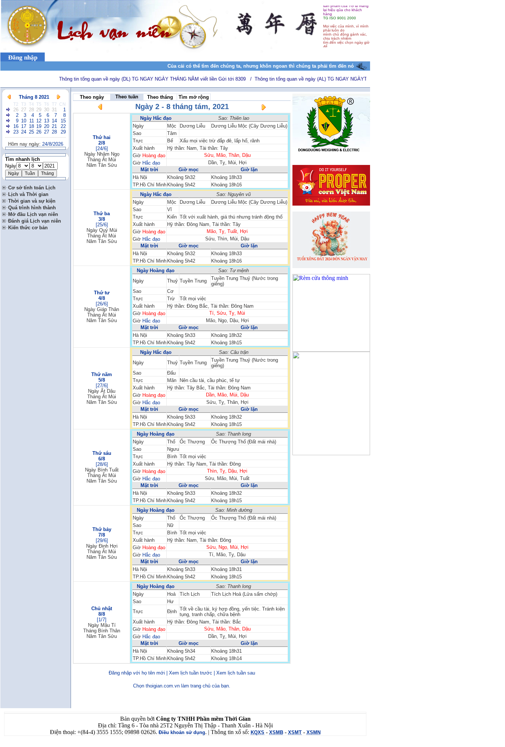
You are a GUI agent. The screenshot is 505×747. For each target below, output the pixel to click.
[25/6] (102, 224)
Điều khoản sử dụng (182, 732)
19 (38, 126)
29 (38, 109)
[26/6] (102, 304)
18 (31, 126)
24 (23, 132)
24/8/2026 (52, 144)
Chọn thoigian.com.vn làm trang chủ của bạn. (181, 686)
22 (63, 126)
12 (38, 121)
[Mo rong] (5, 186)
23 (15, 132)
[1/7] (101, 619)
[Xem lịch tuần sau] (264, 108)
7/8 (101, 535)
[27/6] (102, 385)
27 (23, 109)
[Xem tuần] (8, 110)
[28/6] (102, 464)
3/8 (101, 219)
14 (54, 121)
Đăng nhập (22, 57)
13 (46, 121)
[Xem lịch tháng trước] (9, 97)
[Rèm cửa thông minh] (331, 350)
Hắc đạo (151, 163)
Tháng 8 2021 (34, 97)
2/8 (101, 143)
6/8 (101, 459)
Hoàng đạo (153, 155)
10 (23, 121)
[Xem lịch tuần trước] (100, 108)
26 (15, 109)
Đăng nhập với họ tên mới (137, 673)
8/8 (101, 614)
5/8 (101, 380)
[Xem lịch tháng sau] (58, 97)
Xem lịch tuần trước (190, 673)
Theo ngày (92, 97)
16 (15, 126)
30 (46, 109)
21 (54, 126)
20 (46, 126)
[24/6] (102, 148)
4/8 (101, 298)
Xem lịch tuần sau (235, 673)
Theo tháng (160, 97)
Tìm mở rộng (194, 97)
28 (31, 109)
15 (63, 121)
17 (23, 126)
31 (54, 109)
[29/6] (102, 540)
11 (31, 121)
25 (31, 132)
